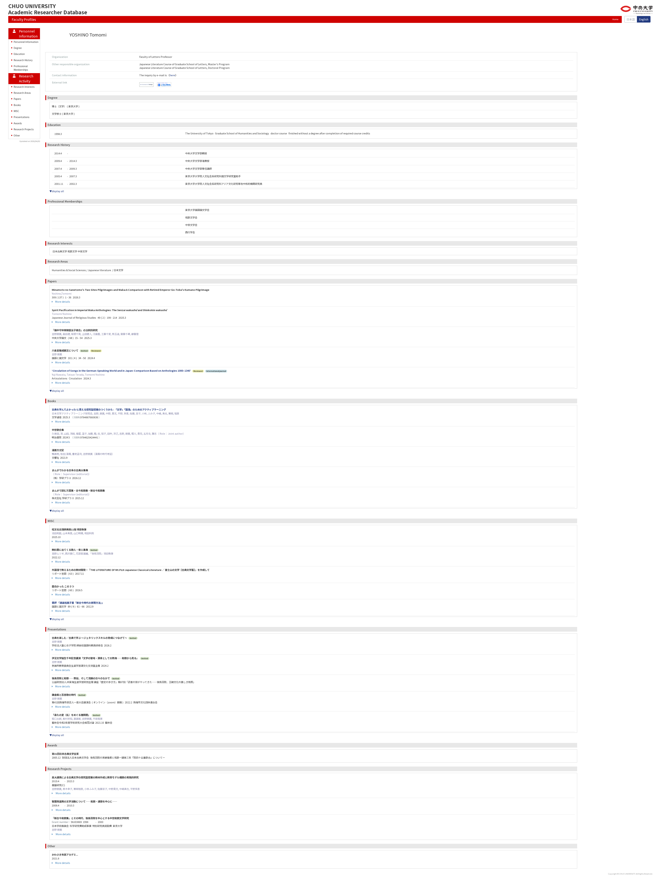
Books (17, 105)
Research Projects (24, 129)
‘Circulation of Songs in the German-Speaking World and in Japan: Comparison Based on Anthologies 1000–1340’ (121, 370)
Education (19, 54)
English (643, 19)
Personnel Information (26, 42)
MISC (16, 111)
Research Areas (22, 92)
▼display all (56, 191)
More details (62, 301)
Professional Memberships (21, 67)
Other (17, 135)
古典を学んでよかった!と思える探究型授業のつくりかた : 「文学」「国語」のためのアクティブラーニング (109, 409)
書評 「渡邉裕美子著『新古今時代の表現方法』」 (78, 602)
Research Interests (24, 86)
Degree (18, 48)
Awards (18, 123)
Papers (17, 98)
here (172, 75)
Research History (23, 60)
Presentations (21, 117)
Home (615, 19)
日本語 (631, 19)
